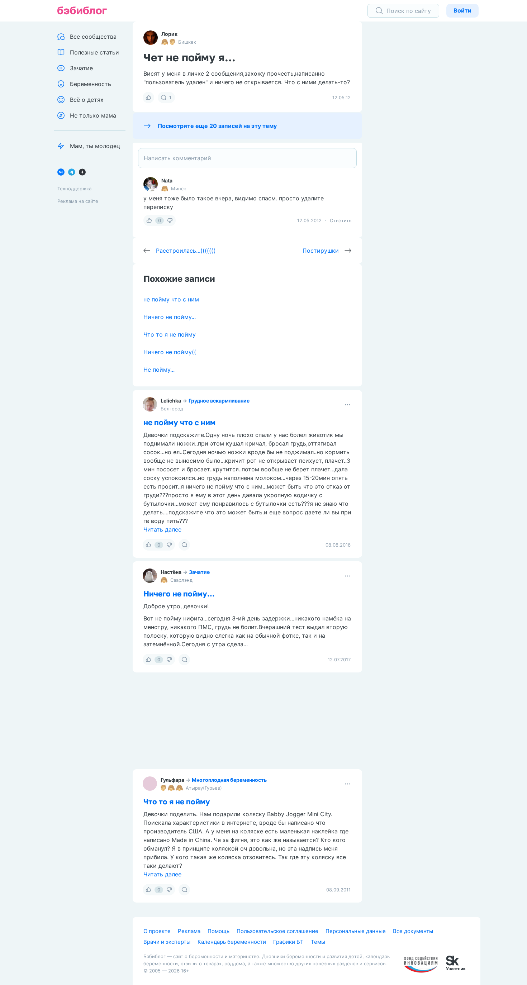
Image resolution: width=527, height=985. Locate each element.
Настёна (171, 572)
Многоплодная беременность (229, 780)
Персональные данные (356, 931)
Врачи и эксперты (166, 941)
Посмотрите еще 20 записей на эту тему (217, 125)
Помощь (218, 931)
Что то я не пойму (169, 334)
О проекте (157, 931)
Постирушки (321, 250)
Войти (462, 10)
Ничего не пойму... (169, 316)
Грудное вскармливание (219, 401)
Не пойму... (159, 369)
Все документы (413, 931)
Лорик (169, 34)
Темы (318, 941)
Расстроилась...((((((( (185, 250)
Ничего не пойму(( (169, 352)
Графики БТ (288, 941)
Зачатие (199, 572)
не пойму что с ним (171, 299)
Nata (166, 180)
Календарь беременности (232, 941)
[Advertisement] (426, 132)
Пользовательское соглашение (277, 931)
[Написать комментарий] (247, 158)
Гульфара (172, 780)
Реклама (189, 931)
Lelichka (171, 401)
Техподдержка (74, 188)
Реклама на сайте (77, 201)
